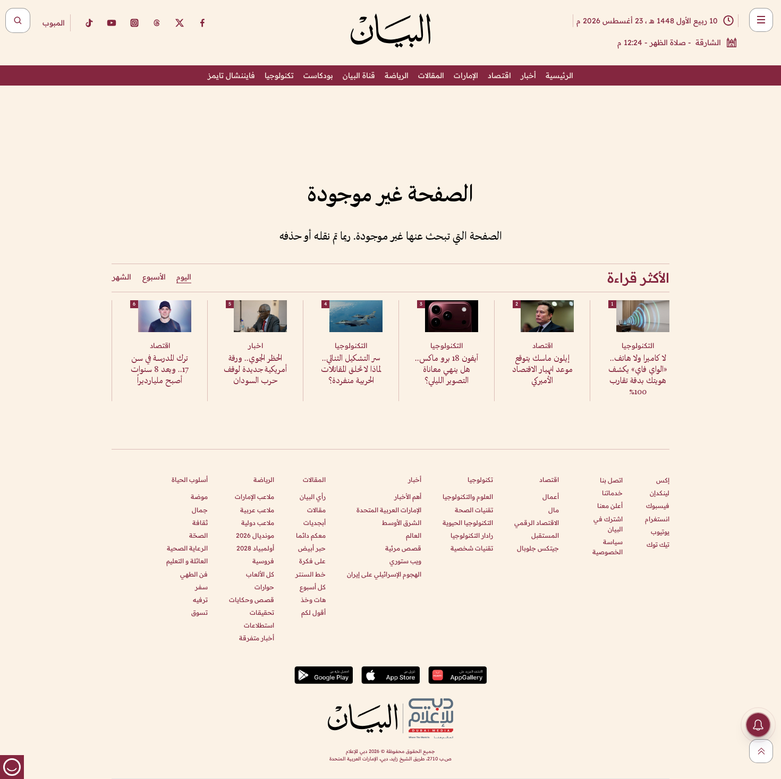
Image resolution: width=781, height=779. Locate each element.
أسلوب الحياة (190, 480)
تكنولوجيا (279, 75)
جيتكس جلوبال (538, 548)
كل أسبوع (313, 587)
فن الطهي (194, 574)
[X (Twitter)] (179, 22)
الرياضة (397, 75)
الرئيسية (559, 75)
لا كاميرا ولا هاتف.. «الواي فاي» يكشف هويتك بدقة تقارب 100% (637, 375)
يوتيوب (660, 532)
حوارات (264, 587)
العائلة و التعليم (187, 561)
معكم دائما (311, 535)
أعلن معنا (610, 506)
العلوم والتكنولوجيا (468, 497)
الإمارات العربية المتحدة (388, 510)
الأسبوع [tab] (154, 277)
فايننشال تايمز (231, 75)
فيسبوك (657, 506)
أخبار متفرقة (256, 638)
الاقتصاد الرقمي (536, 523)
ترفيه (200, 600)
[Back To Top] (761, 751)
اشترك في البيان (608, 524)
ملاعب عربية (257, 510)
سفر (201, 587)
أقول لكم (313, 612)
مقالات (316, 510)
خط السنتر (310, 574)
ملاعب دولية (257, 523)
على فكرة (312, 561)
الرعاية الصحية (187, 548)
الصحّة (198, 535)
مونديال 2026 (255, 535)
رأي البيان (313, 497)
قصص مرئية (403, 548)
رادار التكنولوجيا (472, 535)
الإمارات (466, 75)
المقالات (431, 75)
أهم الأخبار (407, 497)
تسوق (199, 612)
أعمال (550, 497)
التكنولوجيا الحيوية (468, 523)
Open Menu (761, 20)
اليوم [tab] (183, 277)
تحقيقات (262, 612)
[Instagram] (134, 22)
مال (553, 510)
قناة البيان (359, 75)
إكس (662, 480)
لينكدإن (659, 493)
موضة (199, 497)
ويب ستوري (405, 561)
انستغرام (657, 519)
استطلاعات (259, 625)
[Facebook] (202, 22)
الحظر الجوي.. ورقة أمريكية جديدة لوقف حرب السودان (255, 370)
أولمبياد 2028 (255, 548)
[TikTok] (88, 22)
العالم (413, 535)
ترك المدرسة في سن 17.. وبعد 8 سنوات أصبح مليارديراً (160, 370)
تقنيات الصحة (474, 510)
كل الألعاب (260, 574)
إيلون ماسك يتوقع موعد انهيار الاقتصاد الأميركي (542, 370)
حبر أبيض (312, 548)
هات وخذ (313, 600)
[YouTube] (111, 22)
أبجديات (314, 523)
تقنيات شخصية (472, 548)
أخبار (528, 75)
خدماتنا (612, 493)
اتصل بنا (611, 480)
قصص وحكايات (251, 600)
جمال (200, 510)
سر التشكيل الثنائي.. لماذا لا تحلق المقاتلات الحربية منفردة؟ (351, 370)
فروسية (263, 561)
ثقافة (200, 523)
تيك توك (658, 544)
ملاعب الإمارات (254, 497)
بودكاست (318, 75)
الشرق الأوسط (401, 523)
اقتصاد (499, 75)
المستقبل (545, 535)
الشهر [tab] (121, 277)
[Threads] (156, 22)
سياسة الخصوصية (607, 547)
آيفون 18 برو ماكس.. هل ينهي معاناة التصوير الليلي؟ (446, 370)
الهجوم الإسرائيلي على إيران (384, 574)
